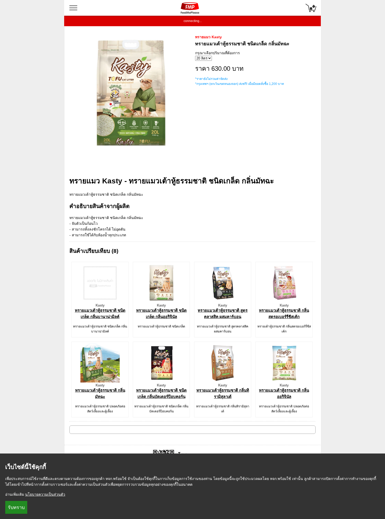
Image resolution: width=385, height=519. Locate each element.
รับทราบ (16, 507)
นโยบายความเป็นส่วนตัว (45, 494)
